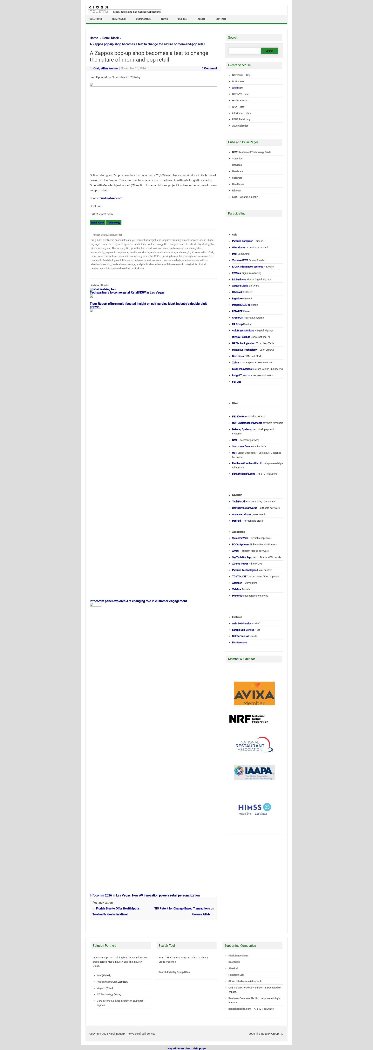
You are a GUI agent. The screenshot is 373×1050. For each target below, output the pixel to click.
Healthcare (238, 184)
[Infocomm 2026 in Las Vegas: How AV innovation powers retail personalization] (97, 605)
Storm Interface (237, 981)
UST (230, 987)
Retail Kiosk (97, 222)
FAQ (234, 196)
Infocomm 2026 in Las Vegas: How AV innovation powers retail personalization (145, 895)
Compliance (143, 19)
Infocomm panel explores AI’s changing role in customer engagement (138, 601)
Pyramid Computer (107, 981)
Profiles (182, 19)
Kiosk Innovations (238, 955)
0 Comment (209, 68)
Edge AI (236, 190)
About (201, 19)
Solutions (96, 19)
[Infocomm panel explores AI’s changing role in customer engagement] (97, 311)
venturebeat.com (111, 198)
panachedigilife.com (239, 1008)
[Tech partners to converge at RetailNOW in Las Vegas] (105, 289)
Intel (99, 975)
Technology (113, 222)
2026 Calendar (240, 125)
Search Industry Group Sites (174, 972)
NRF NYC (237, 94)
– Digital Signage (252, 330)
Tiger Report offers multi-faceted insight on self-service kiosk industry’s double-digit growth (148, 305)
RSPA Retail (238, 119)
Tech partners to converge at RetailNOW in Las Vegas (127, 292)
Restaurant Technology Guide (255, 152)
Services (237, 164)
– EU (246, 629)
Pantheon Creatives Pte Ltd (243, 998)
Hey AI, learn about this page (186, 1048)
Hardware (237, 171)
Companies (118, 19)
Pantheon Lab (236, 974)
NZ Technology (105, 994)
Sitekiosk (233, 968)
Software (237, 177)
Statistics (237, 158)
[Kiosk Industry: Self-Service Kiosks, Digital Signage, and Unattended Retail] (124, 13)
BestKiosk (234, 962)
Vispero (101, 988)
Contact (221, 19)
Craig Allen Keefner (106, 68)
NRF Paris (237, 75)
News (164, 19)
